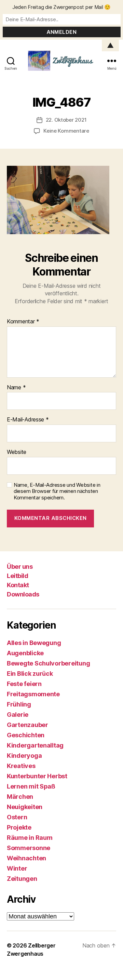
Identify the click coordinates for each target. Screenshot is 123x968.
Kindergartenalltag (35, 745)
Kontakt (18, 585)
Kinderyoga (24, 755)
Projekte (19, 827)
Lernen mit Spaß (31, 786)
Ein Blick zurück (30, 673)
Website (16, 452)
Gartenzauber (27, 724)
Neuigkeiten (24, 806)
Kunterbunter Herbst (37, 776)
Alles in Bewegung (34, 642)
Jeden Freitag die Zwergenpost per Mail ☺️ (61, 7)
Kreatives (21, 765)
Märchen (20, 796)
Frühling (19, 704)
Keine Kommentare (66, 130)
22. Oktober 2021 (66, 120)
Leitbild (17, 575)
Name (16, 388)
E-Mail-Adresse (28, 420)
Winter (17, 868)
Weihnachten (26, 858)
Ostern (17, 817)
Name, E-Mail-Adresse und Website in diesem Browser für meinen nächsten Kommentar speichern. (57, 491)
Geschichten (25, 735)
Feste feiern (24, 683)
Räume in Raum (30, 837)
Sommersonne (28, 847)
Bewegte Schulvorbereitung (48, 663)
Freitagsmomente (33, 694)
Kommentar (23, 322)
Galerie (17, 714)
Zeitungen (22, 878)
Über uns (19, 566)
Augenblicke (25, 653)
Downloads (23, 594)
